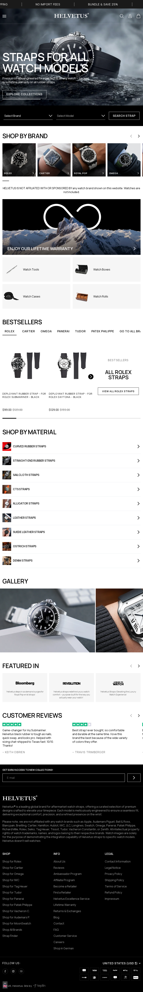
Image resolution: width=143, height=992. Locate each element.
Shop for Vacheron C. (16, 911)
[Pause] (126, 99)
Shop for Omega (13, 874)
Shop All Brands (12, 930)
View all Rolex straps (118, 391)
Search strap (124, 116)
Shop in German (64, 948)
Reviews (59, 868)
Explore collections (24, 94)
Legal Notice (113, 868)
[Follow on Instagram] (13, 971)
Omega (46, 331)
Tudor (80, 331)
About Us (59, 861)
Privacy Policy (113, 874)
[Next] (90, 376)
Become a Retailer (65, 886)
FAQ (56, 930)
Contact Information (118, 861)
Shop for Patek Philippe (17, 905)
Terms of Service (116, 886)
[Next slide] (139, 136)
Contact (59, 923)
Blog (56, 917)
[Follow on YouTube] (21, 971)
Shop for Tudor (12, 892)
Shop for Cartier (12, 868)
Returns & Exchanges (67, 911)
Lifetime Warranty (65, 905)
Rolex (9, 331)
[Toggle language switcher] (5, 983)
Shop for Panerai (13, 899)
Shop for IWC (10, 880)
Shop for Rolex (11, 861)
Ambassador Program (68, 874)
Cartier (28, 331)
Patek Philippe (102, 331)
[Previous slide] (131, 136)
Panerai (63, 331)
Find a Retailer (62, 892)
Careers (59, 942)
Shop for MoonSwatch (16, 923)
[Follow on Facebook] (5, 971)
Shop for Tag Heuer (15, 886)
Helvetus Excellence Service (72, 899)
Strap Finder (10, 936)
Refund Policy (113, 892)
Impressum (112, 899)
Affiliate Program (64, 880)
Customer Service (65, 936)
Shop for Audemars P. (16, 917)
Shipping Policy (114, 880)
